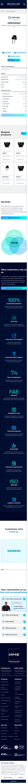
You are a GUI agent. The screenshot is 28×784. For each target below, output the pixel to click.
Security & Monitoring (17, 727)
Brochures (16, 747)
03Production (23, 249)
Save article (14, 52)
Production (4, 741)
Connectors (4, 713)
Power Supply (4, 716)
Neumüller (18, 733)
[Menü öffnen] (2, 4)
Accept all (13, 781)
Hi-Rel (2, 723)
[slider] (13, 574)
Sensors (3, 702)
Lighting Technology (17, 704)
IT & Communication (18, 700)
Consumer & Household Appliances (17, 695)
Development (4, 739)
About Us (16, 739)
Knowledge (4, 749)
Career (15, 736)
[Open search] (24, 4)
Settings (21, 777)
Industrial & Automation (17, 689)
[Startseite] (13, 4)
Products (4, 686)
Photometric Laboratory (4, 745)
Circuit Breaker (5, 699)
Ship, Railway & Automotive (18, 722)
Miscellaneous (4, 729)
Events (15, 744)
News (15, 741)
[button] (18, 249)
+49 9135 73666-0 (18, 613)
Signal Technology (4, 705)
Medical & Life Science (17, 713)
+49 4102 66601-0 (18, 680)
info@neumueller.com (18, 616)
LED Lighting (4, 688)
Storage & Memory (3, 710)
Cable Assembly (5, 726)
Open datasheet (14, 56)
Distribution (4, 736)
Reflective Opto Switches (20, 83)
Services (4, 733)
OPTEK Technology (10, 11)
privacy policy (14, 774)
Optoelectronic (5, 691)
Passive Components (4, 695)
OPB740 (24, 88)
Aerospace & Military (17, 709)
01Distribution (14, 236)
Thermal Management (4, 720)
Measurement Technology (17, 718)
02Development (5, 249)
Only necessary (8, 777)
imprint (23, 774)
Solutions (17, 686)
